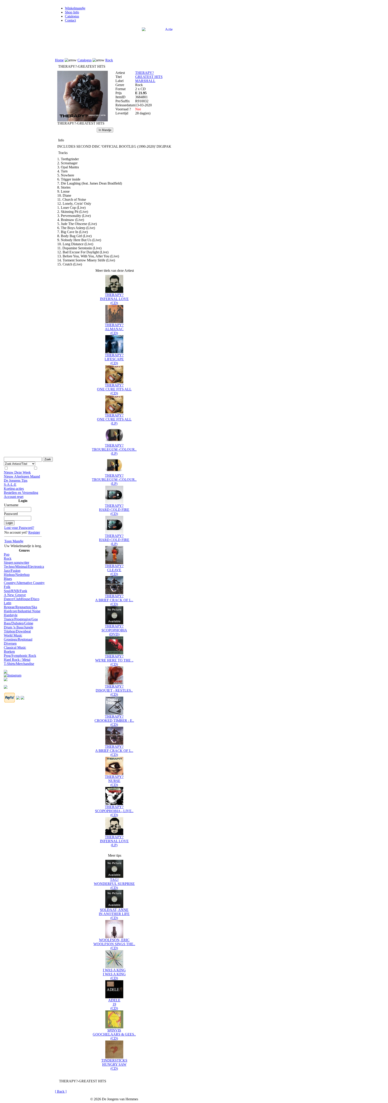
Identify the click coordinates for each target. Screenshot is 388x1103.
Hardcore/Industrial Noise (22, 611)
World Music (13, 635)
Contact (70, 20)
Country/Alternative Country (24, 583)
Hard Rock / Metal (17, 660)
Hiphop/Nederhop (17, 575)
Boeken (9, 651)
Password (11, 514)
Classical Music (15, 647)
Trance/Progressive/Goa (21, 619)
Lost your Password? (19, 528)
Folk (7, 587)
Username (11, 505)
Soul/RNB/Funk (15, 591)
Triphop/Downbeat (17, 631)
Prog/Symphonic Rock (20, 655)
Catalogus (72, 16)
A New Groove (15, 595)
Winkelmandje (75, 8)
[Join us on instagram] (12, 674)
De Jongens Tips (15, 480)
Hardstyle (11, 615)
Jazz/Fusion (12, 571)
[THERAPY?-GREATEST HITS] (82, 120)
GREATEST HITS (149, 77)
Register (34, 532)
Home (59, 60)
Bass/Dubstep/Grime (18, 623)
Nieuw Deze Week (17, 472)
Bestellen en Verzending (21, 493)
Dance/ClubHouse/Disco (21, 599)
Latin (7, 603)
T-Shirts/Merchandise (19, 664)
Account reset (13, 497)
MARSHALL (145, 81)
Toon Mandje (13, 541)
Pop (6, 554)
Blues (8, 579)
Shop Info (72, 12)
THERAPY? (144, 73)
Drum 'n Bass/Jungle (18, 627)
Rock (7, 558)
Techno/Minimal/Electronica (24, 566)
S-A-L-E (10, 484)
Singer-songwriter (16, 562)
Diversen (10, 643)
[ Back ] (60, 1091)
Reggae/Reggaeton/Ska (20, 607)
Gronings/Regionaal (18, 639)
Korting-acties (14, 488)
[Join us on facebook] (5, 670)
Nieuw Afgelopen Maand (22, 476)
